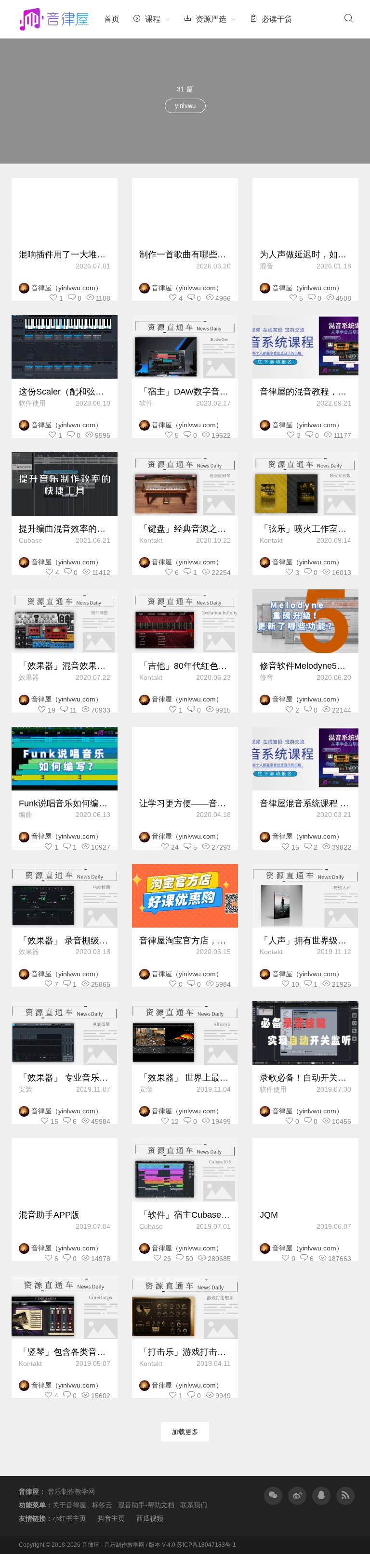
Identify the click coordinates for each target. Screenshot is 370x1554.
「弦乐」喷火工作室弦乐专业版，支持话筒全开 (305, 529)
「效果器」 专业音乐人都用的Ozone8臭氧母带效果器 (64, 1078)
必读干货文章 (284, 19)
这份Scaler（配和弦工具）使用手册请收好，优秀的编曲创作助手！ (64, 391)
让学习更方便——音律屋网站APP (185, 803)
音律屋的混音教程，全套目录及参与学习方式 (305, 391)
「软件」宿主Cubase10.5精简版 (185, 1215)
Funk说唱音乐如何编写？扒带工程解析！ (64, 803)
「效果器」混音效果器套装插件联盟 (64, 666)
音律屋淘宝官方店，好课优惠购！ (185, 940)
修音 (266, 677)
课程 (151, 19)
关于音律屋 (69, 1505)
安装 (25, 1089)
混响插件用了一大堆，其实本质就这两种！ (64, 254)
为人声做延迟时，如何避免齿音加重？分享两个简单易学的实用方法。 (305, 254)
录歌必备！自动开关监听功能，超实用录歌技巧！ (305, 1078)
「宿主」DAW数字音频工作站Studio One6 (185, 391)
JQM (269, 1215)
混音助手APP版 (49, 1215)
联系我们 (193, 1505)
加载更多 (185, 1432)
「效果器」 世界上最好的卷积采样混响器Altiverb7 (185, 1078)
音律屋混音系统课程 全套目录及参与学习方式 (305, 803)
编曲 (25, 814)
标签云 (102, 1505)
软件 (146, 403)
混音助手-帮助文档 (146, 1505)
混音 (266, 266)
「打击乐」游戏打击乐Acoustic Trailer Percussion (185, 1352)
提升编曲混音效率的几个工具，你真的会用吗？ (64, 529)
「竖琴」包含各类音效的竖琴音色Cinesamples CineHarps (64, 1352)
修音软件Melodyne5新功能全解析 (305, 666)
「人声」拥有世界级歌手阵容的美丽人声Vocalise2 (305, 940)
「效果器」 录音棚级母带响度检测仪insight (64, 940)
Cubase (30, 540)
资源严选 (210, 19)
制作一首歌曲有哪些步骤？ (185, 254)
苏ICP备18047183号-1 (206, 1544)
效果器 (29, 677)
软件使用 (32, 403)
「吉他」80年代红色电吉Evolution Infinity (185, 666)
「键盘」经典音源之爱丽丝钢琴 (185, 529)
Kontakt (150, 540)
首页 (111, 19)
